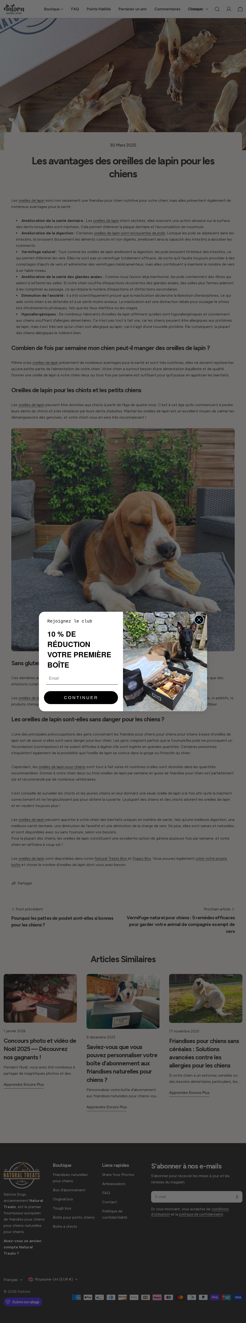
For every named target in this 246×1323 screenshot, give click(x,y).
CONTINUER (81, 697)
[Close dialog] (199, 620)
